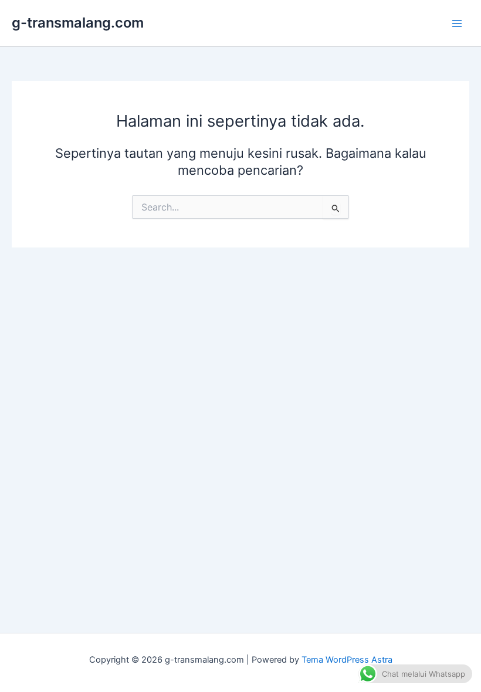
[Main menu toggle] (457, 23)
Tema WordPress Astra (347, 659)
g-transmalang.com (78, 22)
